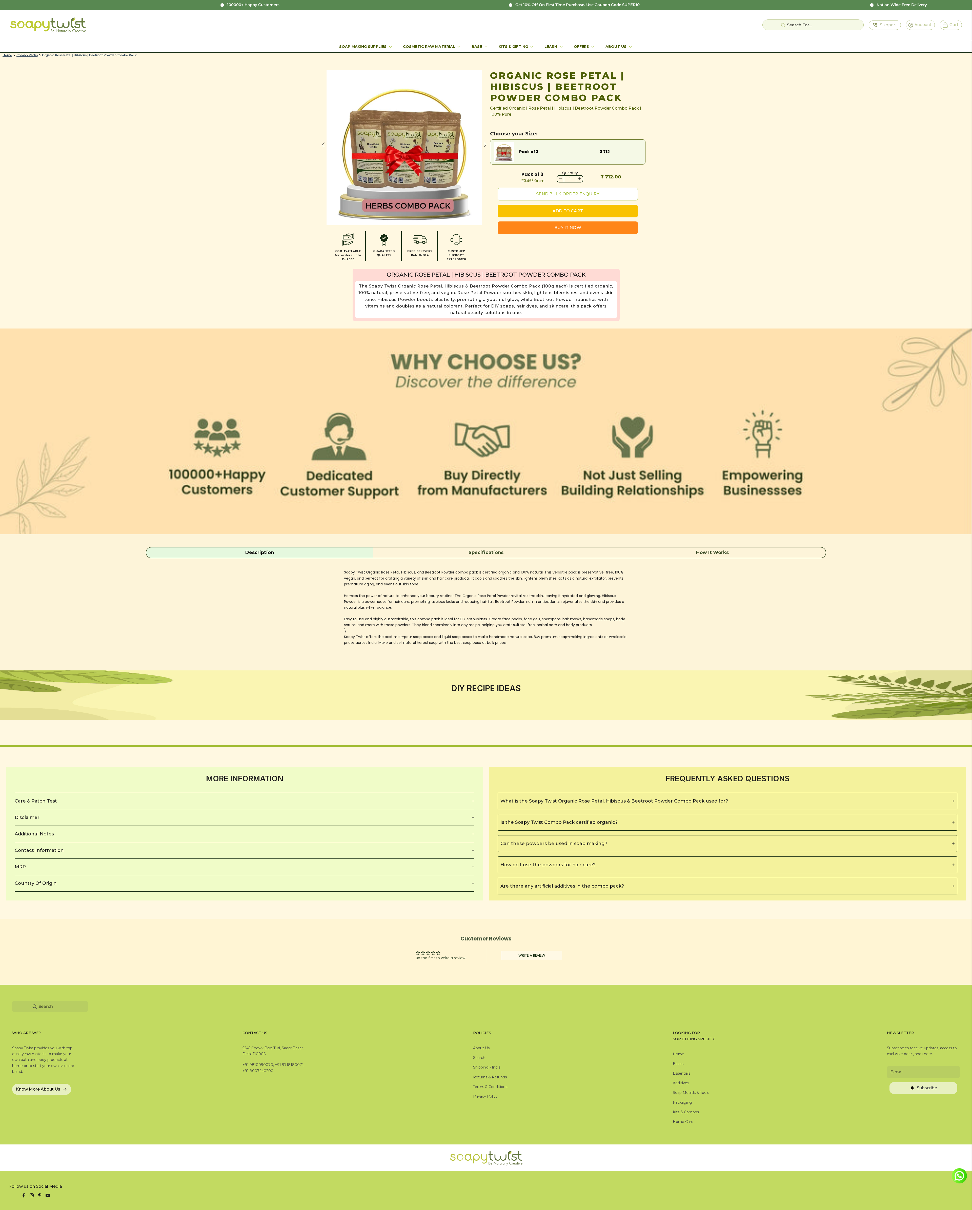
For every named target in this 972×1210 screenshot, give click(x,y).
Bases (678, 1063)
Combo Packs (26, 55)
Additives (681, 1083)
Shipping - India (486, 1067)
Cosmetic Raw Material (429, 46)
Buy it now (567, 227)
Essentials (681, 1073)
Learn (550, 46)
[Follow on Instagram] (31, 1195)
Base (477, 46)
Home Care (683, 1121)
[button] (259, 552)
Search (479, 1057)
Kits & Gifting (513, 46)
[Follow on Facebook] (23, 1195)
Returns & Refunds (490, 1077)
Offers (581, 46)
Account (921, 25)
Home (7, 55)
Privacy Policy (485, 1096)
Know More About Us (38, 1089)
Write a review (531, 955)
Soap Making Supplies (363, 46)
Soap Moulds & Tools (691, 1092)
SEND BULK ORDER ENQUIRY (567, 194)
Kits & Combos (686, 1112)
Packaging (682, 1102)
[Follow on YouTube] (47, 1195)
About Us (615, 46)
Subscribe (927, 1087)
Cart (952, 25)
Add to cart (568, 211)
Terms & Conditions (490, 1086)
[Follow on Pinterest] (39, 1195)
